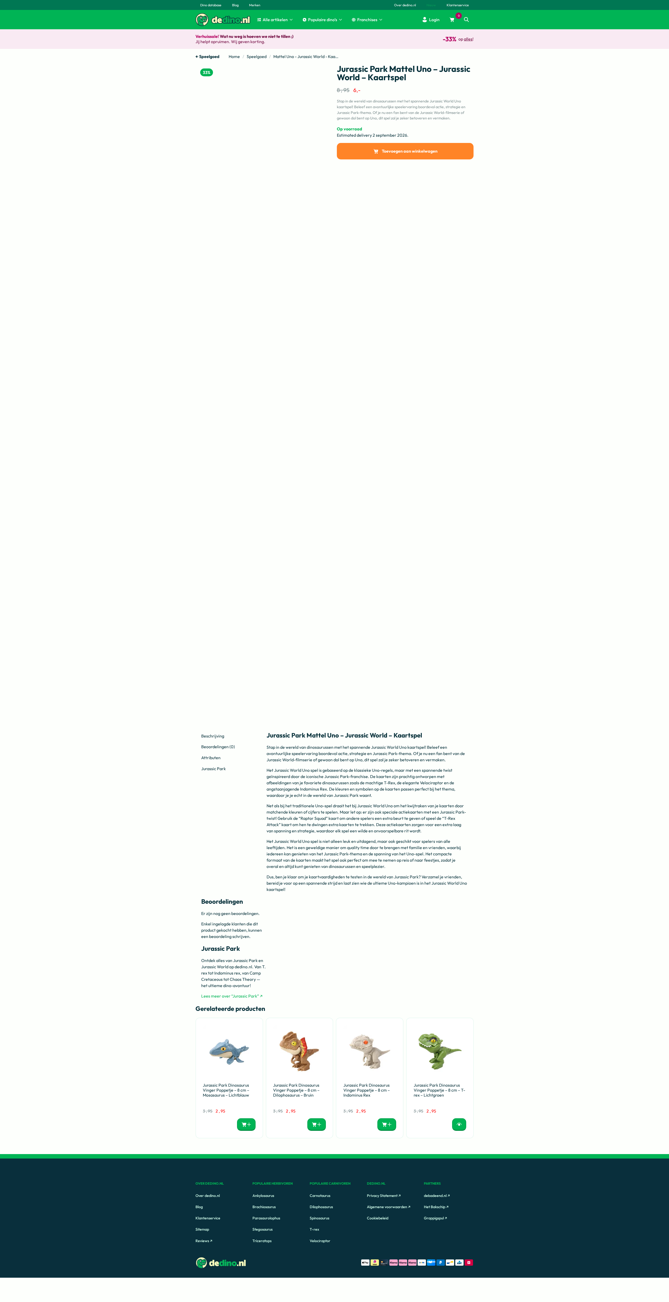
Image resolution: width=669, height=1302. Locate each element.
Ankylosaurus (263, 1195)
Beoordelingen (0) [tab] (218, 746)
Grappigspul (434, 1218)
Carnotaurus (320, 1195)
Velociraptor (320, 1240)
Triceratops (262, 1240)
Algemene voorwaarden (387, 1207)
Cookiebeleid (377, 1218)
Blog (199, 1207)
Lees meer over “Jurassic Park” (230, 996)
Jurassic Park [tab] (213, 768)
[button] (466, 19)
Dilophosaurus (321, 1207)
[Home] (202, 19)
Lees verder (459, 1124)
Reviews (202, 1240)
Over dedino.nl (207, 1195)
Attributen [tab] (211, 757)
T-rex (314, 1229)
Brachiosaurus (264, 1207)
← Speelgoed (207, 56)
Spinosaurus (319, 1218)
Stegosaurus (262, 1229)
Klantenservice (207, 1218)
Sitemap (202, 1229)
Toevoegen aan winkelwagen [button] (246, 1124)
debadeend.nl (435, 1195)
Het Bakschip (434, 1207)
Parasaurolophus (266, 1218)
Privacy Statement (382, 1195)
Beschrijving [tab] (212, 736)
